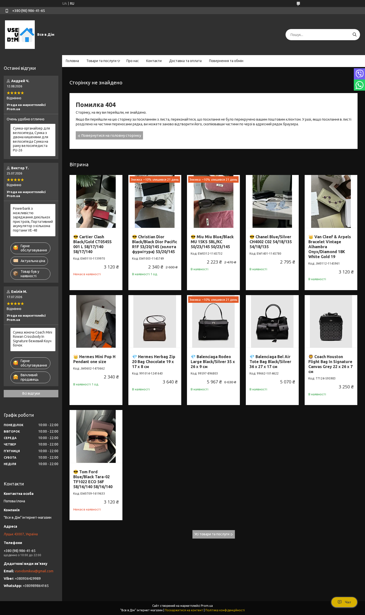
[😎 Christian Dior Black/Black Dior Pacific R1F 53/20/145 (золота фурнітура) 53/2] (154, 201)
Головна (72, 61)
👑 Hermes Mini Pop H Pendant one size (94, 359)
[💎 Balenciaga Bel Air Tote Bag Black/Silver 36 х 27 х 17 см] (272, 321)
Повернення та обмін (226, 61)
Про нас (132, 61)
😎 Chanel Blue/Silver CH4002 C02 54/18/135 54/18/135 (271, 242)
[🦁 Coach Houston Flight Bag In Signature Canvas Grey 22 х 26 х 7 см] (331, 321)
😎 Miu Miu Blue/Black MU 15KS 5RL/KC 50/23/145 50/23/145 (212, 242)
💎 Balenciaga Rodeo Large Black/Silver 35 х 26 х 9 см (213, 361)
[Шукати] (354, 34)
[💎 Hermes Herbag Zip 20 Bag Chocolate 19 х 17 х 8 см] (154, 321)
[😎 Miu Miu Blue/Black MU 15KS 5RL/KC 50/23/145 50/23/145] (213, 201)
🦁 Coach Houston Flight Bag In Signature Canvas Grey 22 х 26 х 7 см (330, 364)
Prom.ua (207, 605)
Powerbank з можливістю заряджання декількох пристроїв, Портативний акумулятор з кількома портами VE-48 (33, 219)
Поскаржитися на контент (184, 610)
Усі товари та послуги (211, 534)
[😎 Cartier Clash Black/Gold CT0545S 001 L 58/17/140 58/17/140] (96, 201)
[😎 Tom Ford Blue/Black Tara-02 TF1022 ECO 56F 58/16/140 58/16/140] (96, 436)
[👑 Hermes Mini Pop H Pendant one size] (96, 321)
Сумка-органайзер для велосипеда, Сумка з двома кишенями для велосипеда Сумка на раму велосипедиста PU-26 (31, 139)
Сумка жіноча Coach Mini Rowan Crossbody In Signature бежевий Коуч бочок (32, 338)
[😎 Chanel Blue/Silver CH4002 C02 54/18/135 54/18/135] (272, 201)
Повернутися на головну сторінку (111, 135)
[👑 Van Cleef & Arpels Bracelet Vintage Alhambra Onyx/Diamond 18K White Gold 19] (331, 201)
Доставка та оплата (185, 61)
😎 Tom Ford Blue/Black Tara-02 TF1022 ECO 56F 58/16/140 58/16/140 (92, 479)
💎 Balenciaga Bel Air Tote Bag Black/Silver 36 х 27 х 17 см (270, 361)
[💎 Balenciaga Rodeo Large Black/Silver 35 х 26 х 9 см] (213, 321)
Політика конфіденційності (225, 610)
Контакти (154, 61)
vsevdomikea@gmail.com (34, 571)
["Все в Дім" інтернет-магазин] (20, 34)
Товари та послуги (101, 61)
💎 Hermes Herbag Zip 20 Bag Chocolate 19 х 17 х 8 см (153, 361)
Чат (348, 602)
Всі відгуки (31, 393)
